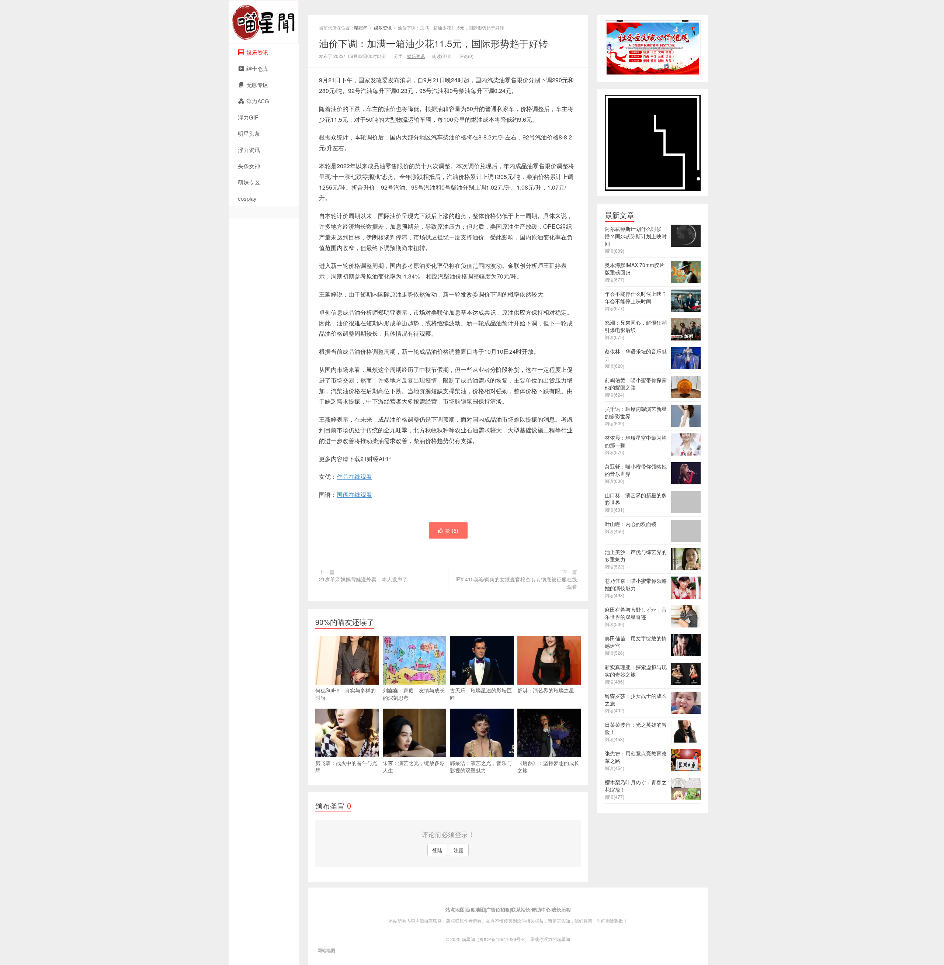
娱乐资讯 (383, 27)
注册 (459, 850)
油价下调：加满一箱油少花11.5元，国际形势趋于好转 (433, 43)
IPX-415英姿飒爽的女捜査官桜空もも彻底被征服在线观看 (516, 582)
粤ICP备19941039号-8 (502, 939)
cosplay (247, 198)
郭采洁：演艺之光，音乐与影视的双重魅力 (481, 766)
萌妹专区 (249, 182)
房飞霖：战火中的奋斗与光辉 (346, 766)
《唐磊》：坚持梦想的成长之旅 (548, 766)
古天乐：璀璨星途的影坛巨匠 (481, 693)
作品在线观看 (354, 476)
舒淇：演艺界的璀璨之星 (545, 690)
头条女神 (249, 166)
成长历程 (561, 909)
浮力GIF (248, 117)
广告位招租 (498, 909)
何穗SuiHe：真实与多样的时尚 (345, 693)
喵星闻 (264, 22)
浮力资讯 (249, 149)
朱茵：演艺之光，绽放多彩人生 (414, 766)
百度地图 (475, 909)
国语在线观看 (354, 494)
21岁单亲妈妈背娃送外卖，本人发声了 (363, 579)
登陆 (437, 850)
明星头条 (249, 133)
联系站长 (520, 909)
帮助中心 (541, 909)
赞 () (451, 530)
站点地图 (455, 909)
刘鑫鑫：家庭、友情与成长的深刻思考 (414, 693)
